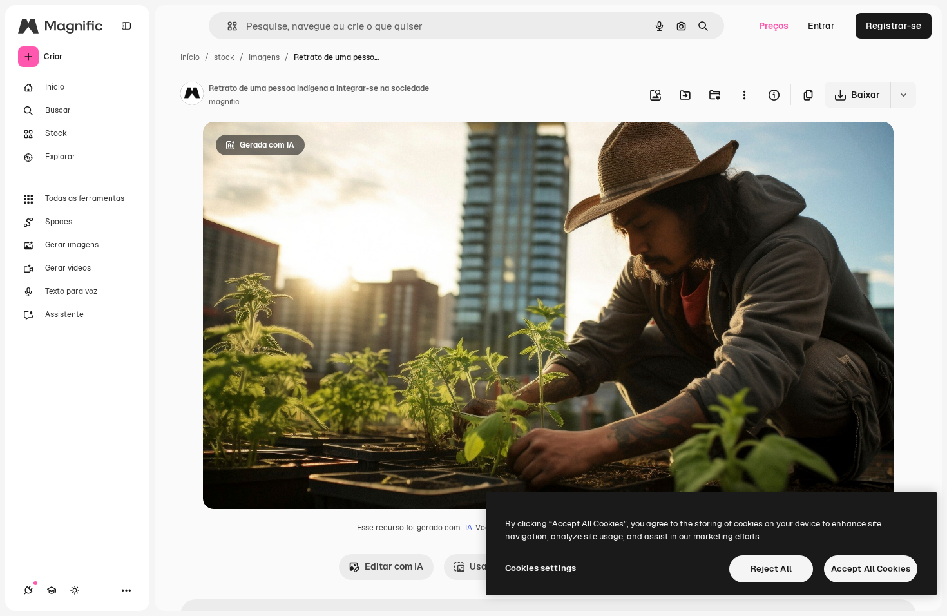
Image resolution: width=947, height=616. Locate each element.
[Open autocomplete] (227, 26)
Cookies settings (540, 568)
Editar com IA (394, 566)
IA (468, 528)
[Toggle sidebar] (126, 25)
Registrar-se (893, 26)
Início (190, 57)
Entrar (821, 26)
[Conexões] (28, 590)
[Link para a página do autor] (192, 95)
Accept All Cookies (870, 568)
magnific (224, 102)
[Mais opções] (744, 95)
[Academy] (51, 590)
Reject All (771, 568)
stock (224, 57)
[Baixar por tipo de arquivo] (903, 95)
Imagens (264, 57)
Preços (774, 26)
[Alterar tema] (74, 590)
